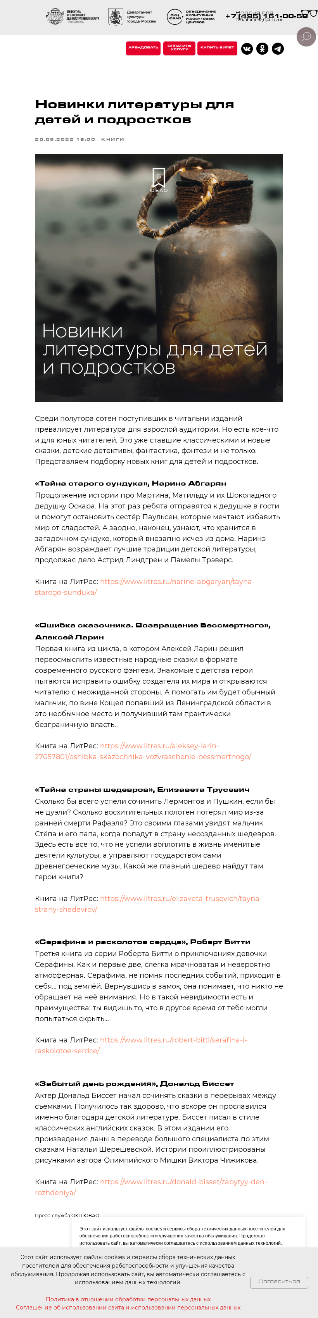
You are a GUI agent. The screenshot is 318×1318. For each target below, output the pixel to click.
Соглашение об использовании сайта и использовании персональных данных (128, 1307)
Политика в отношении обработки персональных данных (128, 1299)
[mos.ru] (132, 17)
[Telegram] (278, 49)
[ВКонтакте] (247, 49)
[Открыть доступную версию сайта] (309, 14)
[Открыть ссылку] (192, 17)
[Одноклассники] (262, 49)
